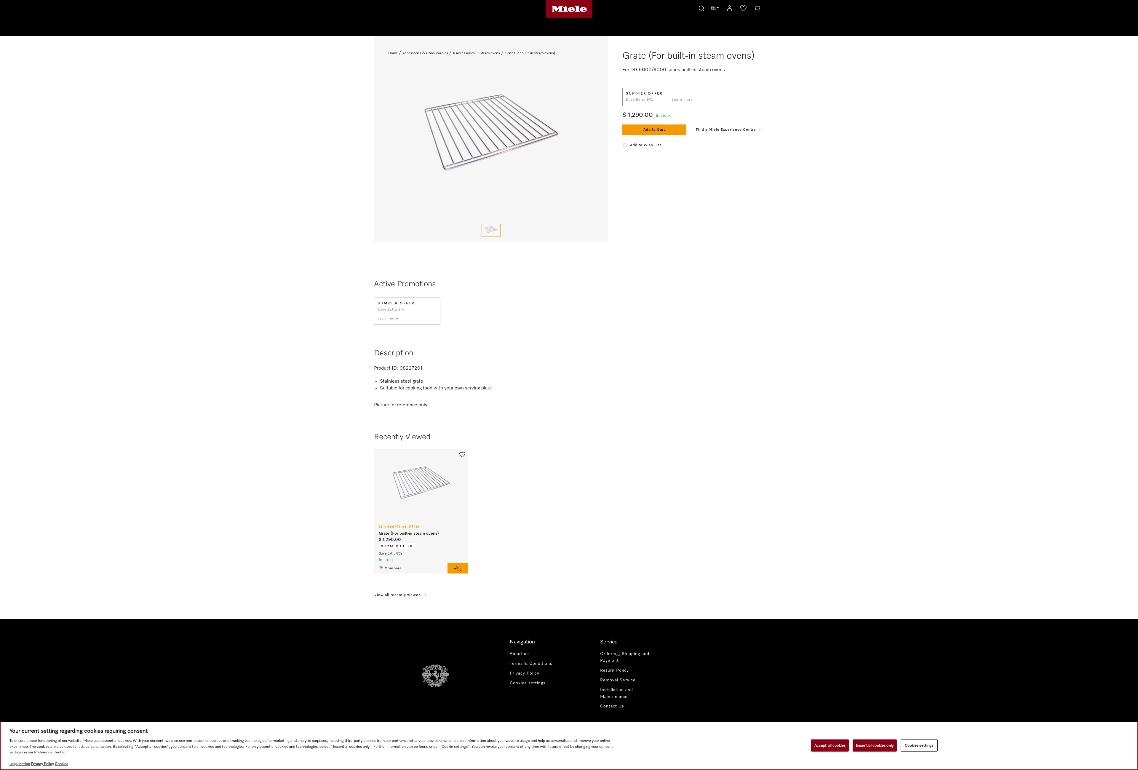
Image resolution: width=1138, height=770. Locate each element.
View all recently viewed (397, 595)
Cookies (61, 764)
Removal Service (618, 680)
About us (519, 654)
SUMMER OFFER (397, 546)
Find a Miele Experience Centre (726, 130)
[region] (569, 746)
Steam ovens (490, 53)
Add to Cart (654, 130)
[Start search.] (701, 7)
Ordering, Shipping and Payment (624, 657)
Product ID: (386, 368)
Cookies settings (919, 745)
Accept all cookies (829, 745)
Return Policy (614, 670)
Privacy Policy (524, 673)
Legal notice (19, 764)
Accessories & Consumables (425, 53)
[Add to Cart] (457, 568)
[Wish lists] (743, 9)
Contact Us (612, 706)
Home (393, 53)
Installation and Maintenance (616, 693)
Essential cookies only (875, 745)
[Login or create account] (730, 9)
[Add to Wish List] (462, 454)
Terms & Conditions (531, 664)
